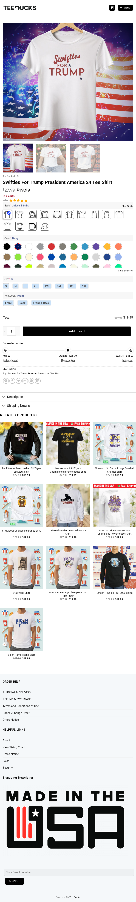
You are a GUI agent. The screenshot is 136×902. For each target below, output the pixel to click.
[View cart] (112, 8)
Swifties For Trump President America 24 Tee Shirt (33, 373)
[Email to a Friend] (25, 381)
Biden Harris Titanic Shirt (21, 654)
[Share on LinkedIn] (38, 381)
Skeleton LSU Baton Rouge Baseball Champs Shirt (114, 470)
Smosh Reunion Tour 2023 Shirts (114, 592)
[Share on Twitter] (19, 381)
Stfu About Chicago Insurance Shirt (21, 530)
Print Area (14, 295)
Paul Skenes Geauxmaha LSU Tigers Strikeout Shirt (21, 470)
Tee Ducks (74, 897)
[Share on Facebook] (12, 381)
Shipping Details (18, 405)
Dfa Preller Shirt (21, 592)
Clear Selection (125, 270)
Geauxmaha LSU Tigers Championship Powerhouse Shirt (68, 470)
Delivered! (127, 360)
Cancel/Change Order (16, 713)
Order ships (68, 360)
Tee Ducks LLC (11, 176)
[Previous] (10, 81)
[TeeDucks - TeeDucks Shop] (20, 7)
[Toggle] (3, 397)
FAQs (6, 761)
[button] (125, 8)
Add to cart (77, 331)
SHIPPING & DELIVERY (17, 692)
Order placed (10, 360)
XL (35, 286)
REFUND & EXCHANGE (17, 699)
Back (22, 303)
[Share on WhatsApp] (6, 381)
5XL (84, 286)
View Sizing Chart (14, 747)
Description (15, 397)
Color (11, 238)
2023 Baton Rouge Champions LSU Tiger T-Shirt (68, 594)
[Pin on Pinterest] (31, 381)
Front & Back (41, 303)
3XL (59, 286)
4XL (72, 286)
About (6, 740)
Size (8, 279)
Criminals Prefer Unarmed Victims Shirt (68, 532)
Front (8, 303)
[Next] (126, 81)
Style (16, 205)
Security (8, 767)
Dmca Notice (11, 719)
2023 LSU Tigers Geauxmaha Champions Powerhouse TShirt (115, 532)
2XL (47, 286)
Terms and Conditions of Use (21, 706)
